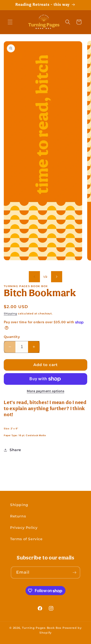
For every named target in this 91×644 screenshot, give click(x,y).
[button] (10, 22)
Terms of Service (26, 539)
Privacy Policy (23, 527)
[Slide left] (34, 276)
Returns (18, 516)
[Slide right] (56, 276)
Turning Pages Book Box (41, 628)
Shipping (10, 313)
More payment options (45, 391)
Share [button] (15, 450)
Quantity (12, 337)
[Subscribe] (74, 572)
